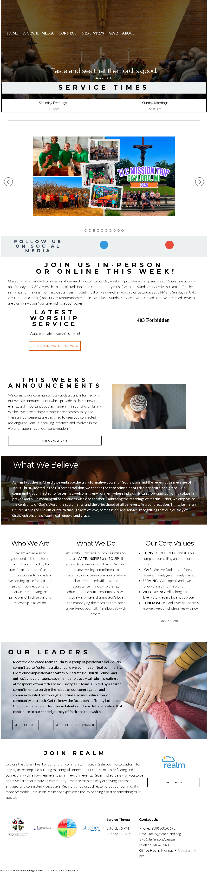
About (129, 33)
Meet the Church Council (75, 725)
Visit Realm (173, 782)
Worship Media (38, 33)
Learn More (169, 620)
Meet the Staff (25, 725)
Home (12, 33)
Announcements (55, 440)
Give (113, 33)
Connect (68, 33)
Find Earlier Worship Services (55, 345)
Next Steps (93, 33)
